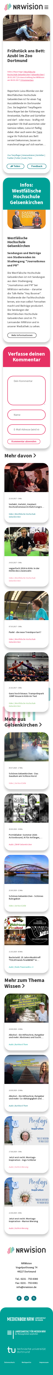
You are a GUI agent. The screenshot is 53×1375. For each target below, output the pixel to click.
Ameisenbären (28, 155)
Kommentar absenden (23, 441)
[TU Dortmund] (26, 1349)
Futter (18, 158)
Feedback (36, 166)
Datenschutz (9, 1362)
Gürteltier (40, 155)
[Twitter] (34, 1298)
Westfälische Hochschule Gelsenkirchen (21, 73)
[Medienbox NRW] (26, 1319)
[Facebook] (19, 1298)
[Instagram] (26, 1298)
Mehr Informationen (22, 335)
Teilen (16, 166)
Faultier (10, 158)
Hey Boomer (32, 293)
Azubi (24, 158)
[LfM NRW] (26, 1334)
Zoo (9, 155)
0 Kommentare (27, 80)
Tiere (39, 132)
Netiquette (26, 1362)
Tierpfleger (16, 155)
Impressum (44, 1362)
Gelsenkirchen (37, 74)
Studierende (14, 297)
